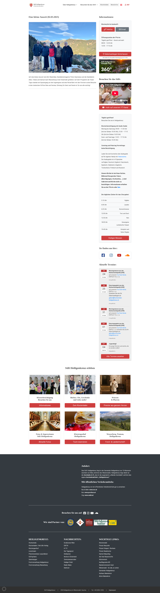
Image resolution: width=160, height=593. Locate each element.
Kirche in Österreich (70, 557)
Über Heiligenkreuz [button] (69, 5)
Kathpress (67, 554)
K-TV (65, 548)
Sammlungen (33, 559)
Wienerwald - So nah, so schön (109, 568)
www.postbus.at (90, 492)
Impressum (112, 590)
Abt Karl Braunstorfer (106, 557)
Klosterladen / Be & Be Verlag (38, 545)
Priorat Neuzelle (104, 545)
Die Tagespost (69, 551)
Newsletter (114, 4)
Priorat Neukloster (105, 551)
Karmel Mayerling (104, 554)
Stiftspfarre (33, 557)
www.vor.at (93, 490)
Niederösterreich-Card (106, 565)
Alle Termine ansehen (115, 356)
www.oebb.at (89, 495)
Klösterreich (103, 559)
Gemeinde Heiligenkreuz (107, 570)
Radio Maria (67, 565)
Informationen (45, 405)
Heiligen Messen (115, 238)
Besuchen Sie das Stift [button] (88, 5)
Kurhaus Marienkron (105, 573)
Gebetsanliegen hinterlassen (116, 54)
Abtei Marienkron (104, 576)
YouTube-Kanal (121, 275)
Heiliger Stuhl (68, 562)
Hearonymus (122, 157)
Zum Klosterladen (80, 405)
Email (123, 29)
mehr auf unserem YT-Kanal (116, 107)
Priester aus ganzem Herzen (115, 405)
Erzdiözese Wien (69, 543)
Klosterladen (104, 4)
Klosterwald (103, 543)
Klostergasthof (34, 548)
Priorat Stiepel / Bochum (107, 548)
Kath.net (66, 568)
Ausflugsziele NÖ (104, 562)
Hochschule (32, 543)
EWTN (66, 545)
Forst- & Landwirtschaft (115, 442)
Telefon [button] (109, 29)
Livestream (32, 551)
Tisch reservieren (80, 442)
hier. (119, 187)
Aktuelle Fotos (45, 442)
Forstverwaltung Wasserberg (38, 565)
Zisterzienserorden (70, 559)
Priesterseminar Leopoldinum (38, 554)
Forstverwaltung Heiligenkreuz (39, 562)
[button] (121, 5)
